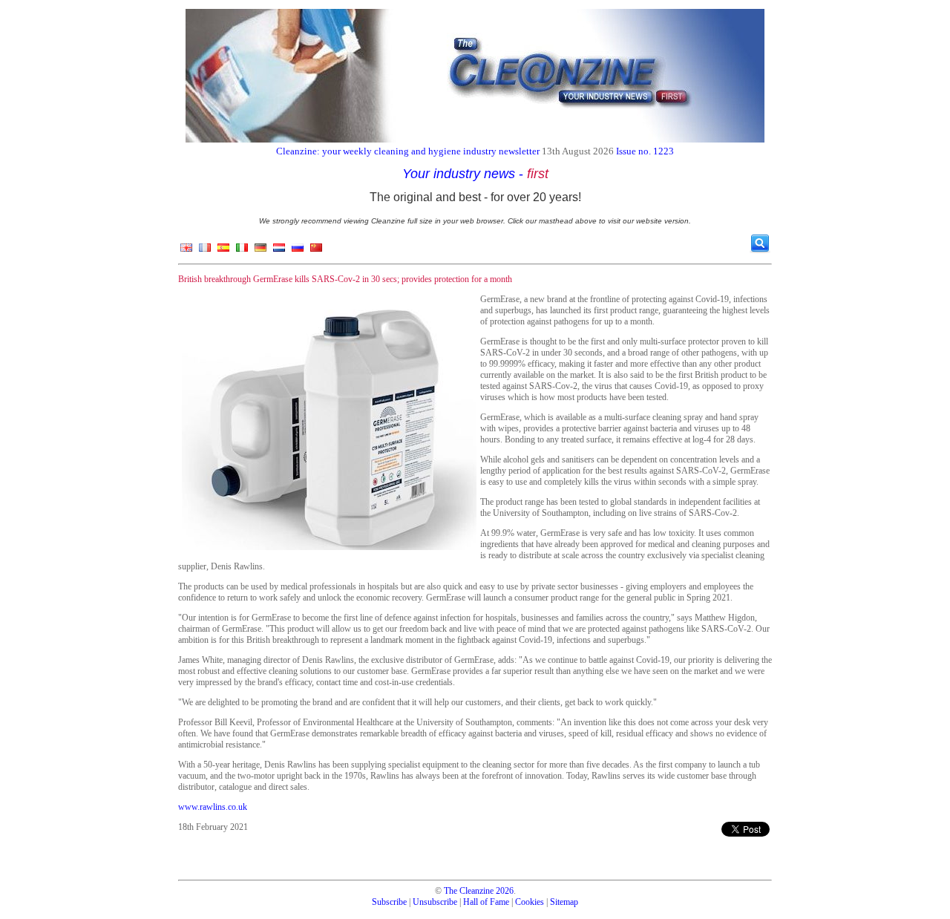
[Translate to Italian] (242, 251)
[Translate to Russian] (297, 251)
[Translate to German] (260, 251)
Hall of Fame (486, 902)
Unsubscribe (435, 902)
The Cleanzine (469, 891)
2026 (505, 891)
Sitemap (564, 902)
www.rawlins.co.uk (212, 807)
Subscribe (389, 902)
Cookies (529, 902)
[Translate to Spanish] (223, 251)
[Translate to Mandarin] (316, 251)
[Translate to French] (205, 251)
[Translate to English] (186, 251)
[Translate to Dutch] (279, 251)
